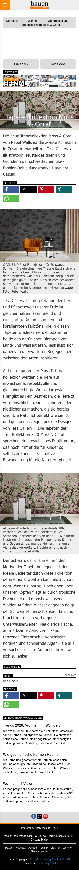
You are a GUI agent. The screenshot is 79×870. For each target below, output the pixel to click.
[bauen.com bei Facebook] (33, 815)
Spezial (44, 851)
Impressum (27, 828)
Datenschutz (43, 828)
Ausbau (32, 847)
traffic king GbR (47, 863)
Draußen (55, 847)
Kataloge (58, 63)
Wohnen (67, 847)
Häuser (9, 847)
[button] (11, 189)
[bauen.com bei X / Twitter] (39, 815)
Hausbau (21, 847)
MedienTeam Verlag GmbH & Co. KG (49, 859)
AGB (55, 828)
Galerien (21, 63)
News (34, 851)
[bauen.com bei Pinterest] (45, 815)
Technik (43, 847)
